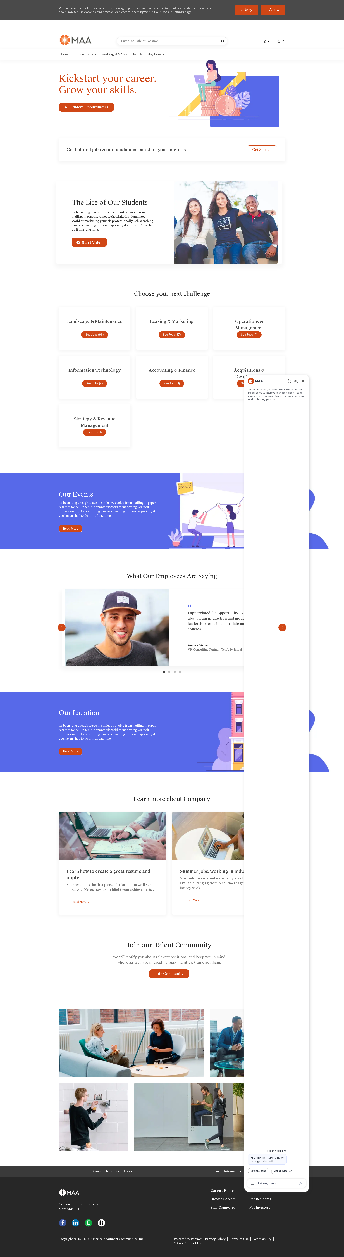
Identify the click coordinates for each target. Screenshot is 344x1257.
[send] (300, 1183)
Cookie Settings (173, 12)
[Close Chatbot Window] (303, 381)
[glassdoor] (88, 1223)
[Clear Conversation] (289, 380)
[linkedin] (76, 1223)
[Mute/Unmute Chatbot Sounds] (296, 381)
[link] (76, 40)
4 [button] (180, 672)
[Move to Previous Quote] (62, 627)
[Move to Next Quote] (282, 627)
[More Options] (252, 1183)
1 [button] (164, 672)
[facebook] (63, 1223)
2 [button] (169, 672)
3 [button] (174, 672)
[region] (276, 781)
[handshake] (101, 1223)
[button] (222, 41)
